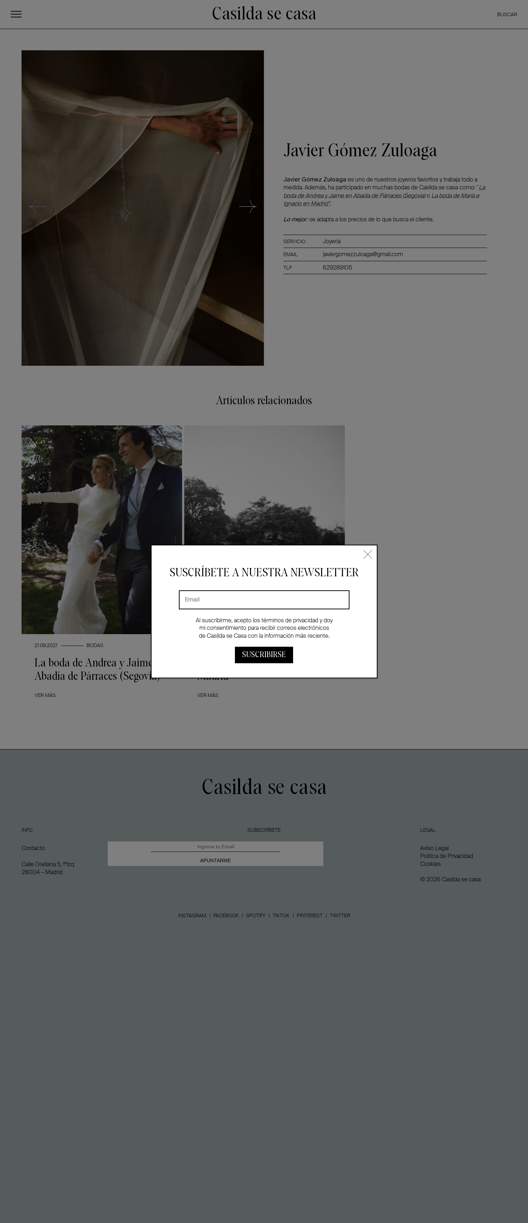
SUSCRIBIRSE (264, 655)
